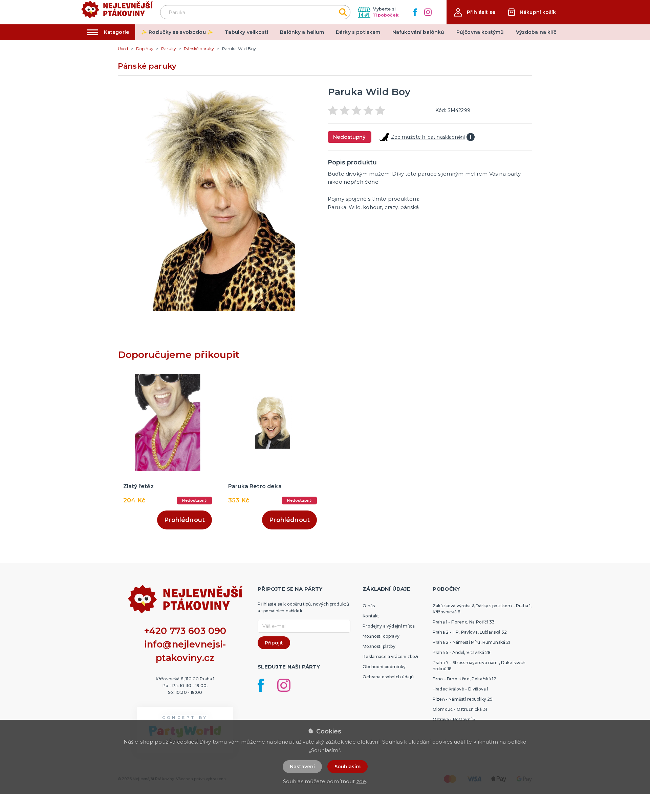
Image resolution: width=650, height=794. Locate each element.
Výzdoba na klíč (536, 32)
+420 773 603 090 (185, 630)
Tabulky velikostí (246, 32)
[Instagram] (428, 12)
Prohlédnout (184, 520)
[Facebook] (415, 12)
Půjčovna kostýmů (480, 32)
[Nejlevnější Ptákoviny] (117, 12)
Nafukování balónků (418, 32)
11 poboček (385, 15)
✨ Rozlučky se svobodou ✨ (177, 32)
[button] (474, 12)
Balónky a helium (302, 32)
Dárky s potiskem (358, 32)
